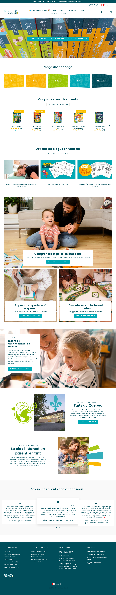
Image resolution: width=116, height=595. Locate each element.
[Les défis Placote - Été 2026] (58, 169)
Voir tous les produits (58, 104)
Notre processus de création (12, 554)
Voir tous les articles (58, 153)
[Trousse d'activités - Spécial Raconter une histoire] (94, 169)
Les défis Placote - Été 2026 (58, 184)
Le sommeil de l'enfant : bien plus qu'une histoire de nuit (21, 185)
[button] (15, 128)
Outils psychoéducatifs (77, 10)
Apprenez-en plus (88, 422)
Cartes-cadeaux (80, 5)
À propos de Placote (20, 369)
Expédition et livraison (37, 554)
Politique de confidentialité (39, 559)
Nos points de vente (9, 557)
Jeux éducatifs (59, 10)
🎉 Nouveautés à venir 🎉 (39, 10)
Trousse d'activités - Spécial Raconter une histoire (95, 185)
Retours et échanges (37, 557)
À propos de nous (9, 551)
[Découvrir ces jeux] (58, 232)
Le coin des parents (58, 14)
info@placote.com (64, 556)
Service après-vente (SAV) (38, 551)
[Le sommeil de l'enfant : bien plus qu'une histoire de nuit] (21, 169)
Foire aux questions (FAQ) (11, 562)
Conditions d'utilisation (38, 562)
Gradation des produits (10, 564)
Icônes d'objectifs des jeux (11, 567)
